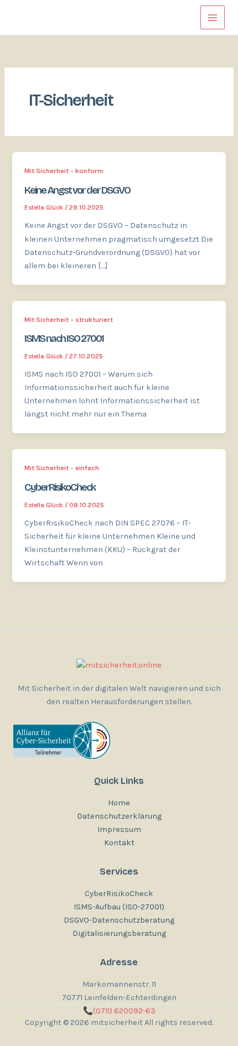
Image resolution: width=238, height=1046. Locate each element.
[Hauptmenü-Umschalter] (212, 18)
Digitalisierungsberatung (119, 933)
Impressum (119, 829)
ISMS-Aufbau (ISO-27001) (119, 907)
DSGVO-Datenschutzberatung (119, 920)
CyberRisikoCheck (59, 487)
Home (119, 803)
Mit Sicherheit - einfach (61, 468)
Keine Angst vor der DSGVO (77, 190)
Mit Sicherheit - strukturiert (68, 319)
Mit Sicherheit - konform (64, 170)
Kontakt (119, 842)
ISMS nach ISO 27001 (64, 338)
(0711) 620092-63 (119, 1011)
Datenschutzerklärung (119, 816)
